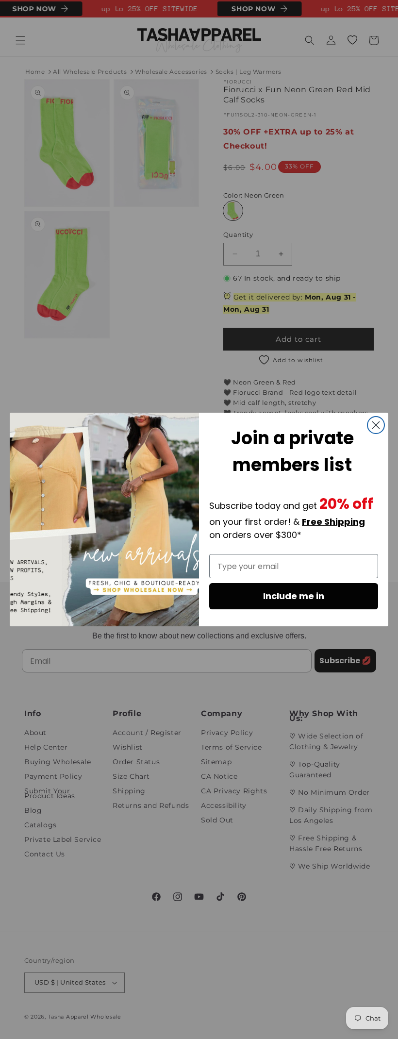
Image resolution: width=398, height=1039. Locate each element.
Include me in (293, 596)
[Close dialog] (375, 425)
